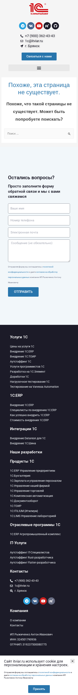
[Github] (55, 25)
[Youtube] (39, 25)
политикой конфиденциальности (54, 672)
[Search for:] (39, 133)
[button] (39, 67)
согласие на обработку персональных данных (31, 675)
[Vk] (30, 25)
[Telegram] (22, 25)
